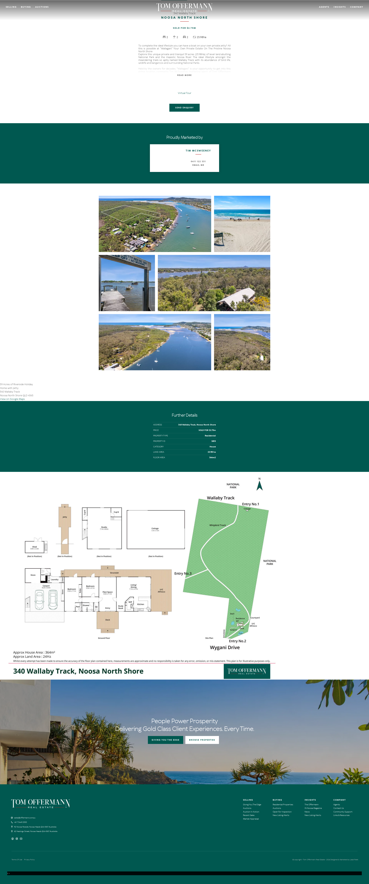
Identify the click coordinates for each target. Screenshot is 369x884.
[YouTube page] (21, 839)
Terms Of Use (17, 860)
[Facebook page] (13, 839)
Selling (11, 7)
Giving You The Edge (252, 804)
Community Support (342, 812)
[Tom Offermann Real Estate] (184, 7)
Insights (340, 7)
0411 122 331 (198, 161)
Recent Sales (248, 815)
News (307, 812)
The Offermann (312, 804)
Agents (324, 7)
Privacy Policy (29, 860)
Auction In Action (251, 812)
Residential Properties (283, 804)
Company (356, 7)
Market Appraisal (251, 819)
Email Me (198, 165)
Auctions (42, 7)
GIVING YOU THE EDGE (166, 740)
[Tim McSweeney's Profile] (164, 158)
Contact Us (338, 808)
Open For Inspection (282, 812)
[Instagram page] (17, 839)
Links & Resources (341, 815)
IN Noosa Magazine (313, 808)
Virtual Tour (184, 93)
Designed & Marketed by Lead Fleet (344, 860)
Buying (26, 7)
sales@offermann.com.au (24, 818)
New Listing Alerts (281, 815)
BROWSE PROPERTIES (202, 740)
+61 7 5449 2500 (20, 822)
